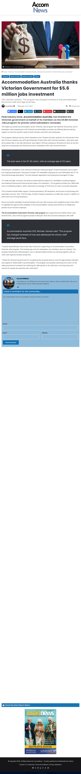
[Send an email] (14, 106)
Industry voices (27, 76)
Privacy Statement (56, 764)
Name (5, 324)
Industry (11, 72)
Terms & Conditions (42, 764)
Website (44, 333)
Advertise (31, 764)
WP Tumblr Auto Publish (32, 773)
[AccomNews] (40, 7)
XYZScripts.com (51, 773)
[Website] (18, 287)
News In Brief (15, 76)
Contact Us (23, 764)
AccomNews (9, 106)
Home (5, 72)
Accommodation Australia (38, 116)
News (37, 76)
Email (5, 333)
